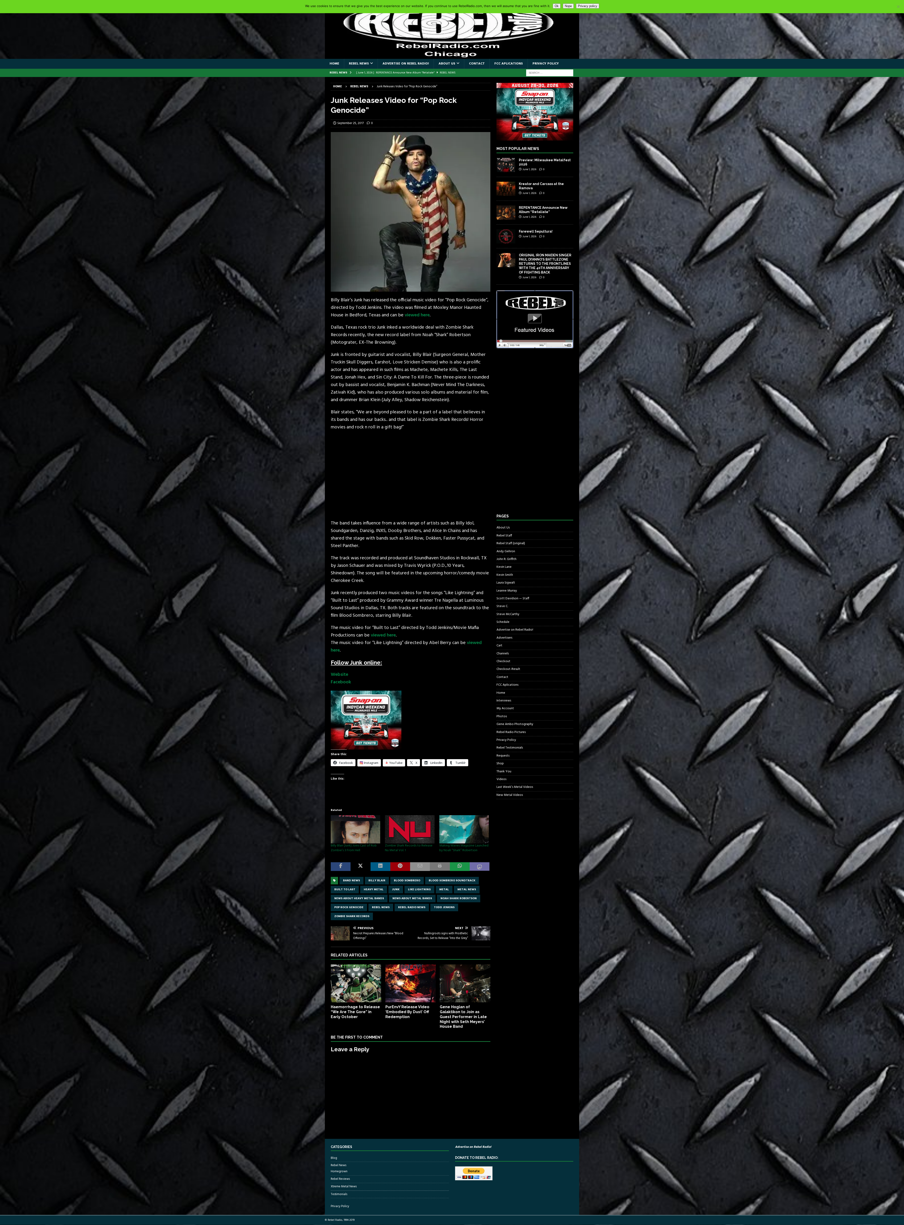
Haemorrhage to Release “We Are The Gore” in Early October (355, 1012)
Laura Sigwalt (505, 582)
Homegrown (339, 1171)
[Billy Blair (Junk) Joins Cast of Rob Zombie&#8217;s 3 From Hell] (355, 829)
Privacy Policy (546, 63)
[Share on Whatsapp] (460, 866)
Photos (501, 716)
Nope (568, 6)
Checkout (503, 661)
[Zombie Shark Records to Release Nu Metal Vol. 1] (409, 829)
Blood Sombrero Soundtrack (452, 880)
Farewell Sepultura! (536, 231)
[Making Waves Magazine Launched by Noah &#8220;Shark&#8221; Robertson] (464, 829)
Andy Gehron (505, 551)
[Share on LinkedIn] (380, 866)
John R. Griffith (506, 559)
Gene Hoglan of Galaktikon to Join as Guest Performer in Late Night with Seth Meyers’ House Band (463, 1017)
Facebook (341, 682)
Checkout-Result (508, 669)
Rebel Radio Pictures (511, 732)
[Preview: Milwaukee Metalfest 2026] (505, 165)
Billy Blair (376, 880)
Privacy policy (587, 6)
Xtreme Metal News (344, 1186)
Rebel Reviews (340, 1179)
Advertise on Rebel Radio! (406, 63)
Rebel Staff (504, 535)
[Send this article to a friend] (420, 866)
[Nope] (898, 6)
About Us (447, 63)
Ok (557, 6)
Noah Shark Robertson (458, 898)
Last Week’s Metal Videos (514, 787)
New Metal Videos (509, 795)
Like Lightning (419, 889)
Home (334, 63)
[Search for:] (549, 73)
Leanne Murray (506, 590)
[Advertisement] (410, 471)
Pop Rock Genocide (348, 907)
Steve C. (502, 606)
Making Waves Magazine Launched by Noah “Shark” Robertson (463, 848)
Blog (334, 1158)
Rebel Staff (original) (510, 543)
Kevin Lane (504, 567)
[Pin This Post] (400, 866)
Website (339, 674)
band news (351, 880)
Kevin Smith (504, 575)
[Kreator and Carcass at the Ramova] (505, 189)
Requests (502, 755)
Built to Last (344, 889)
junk (396, 889)
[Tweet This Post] (360, 866)
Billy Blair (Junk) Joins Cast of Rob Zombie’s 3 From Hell (354, 848)
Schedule (502, 622)
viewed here (417, 315)
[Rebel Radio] (452, 56)
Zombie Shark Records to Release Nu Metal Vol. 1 (408, 848)
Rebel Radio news (411, 907)
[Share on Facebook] (341, 866)
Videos (501, 779)
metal (444, 889)
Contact (477, 63)
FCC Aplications (508, 63)
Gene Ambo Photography (514, 724)
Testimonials (339, 1194)
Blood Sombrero (407, 880)
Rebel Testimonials (509, 747)
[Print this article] (440, 866)
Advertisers (504, 638)
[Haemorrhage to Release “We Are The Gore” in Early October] (356, 983)
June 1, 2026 (529, 169)
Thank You (503, 771)
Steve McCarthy (507, 614)
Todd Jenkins (444, 907)
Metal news (466, 889)
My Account (505, 708)
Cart (499, 645)
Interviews (503, 700)
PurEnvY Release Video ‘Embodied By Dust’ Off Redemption (407, 1012)
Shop (500, 763)
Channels (502, 653)
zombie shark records (351, 916)
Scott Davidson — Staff (512, 598)
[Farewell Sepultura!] (505, 236)
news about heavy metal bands (359, 898)
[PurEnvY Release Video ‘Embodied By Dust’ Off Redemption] (410, 983)
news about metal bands (412, 898)
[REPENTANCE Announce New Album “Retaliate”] (505, 213)
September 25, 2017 (350, 123)
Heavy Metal (373, 889)
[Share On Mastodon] (479, 866)
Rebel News (359, 63)
